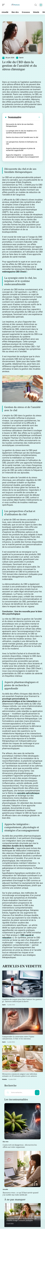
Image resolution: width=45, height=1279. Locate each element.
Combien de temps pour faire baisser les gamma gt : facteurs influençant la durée (22, 1000)
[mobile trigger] (4, 5)
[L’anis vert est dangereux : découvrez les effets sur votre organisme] (22, 1121)
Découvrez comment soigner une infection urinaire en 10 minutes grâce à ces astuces (19, 1075)
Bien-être (5, 1142)
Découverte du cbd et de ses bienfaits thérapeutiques (19, 125)
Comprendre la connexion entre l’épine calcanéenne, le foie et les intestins (18, 1037)
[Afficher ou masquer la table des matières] (31, 117)
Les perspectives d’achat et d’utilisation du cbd (21, 143)
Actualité (5, 1189)
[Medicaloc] (16, 5)
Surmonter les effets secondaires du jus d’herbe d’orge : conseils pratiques (21, 1219)
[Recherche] (35, 5)
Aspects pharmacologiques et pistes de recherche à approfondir (20, 149)
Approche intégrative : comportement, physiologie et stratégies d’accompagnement (22, 156)
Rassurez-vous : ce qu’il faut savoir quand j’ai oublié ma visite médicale (20, 1193)
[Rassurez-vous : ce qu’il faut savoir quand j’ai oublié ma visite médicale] (22, 1169)
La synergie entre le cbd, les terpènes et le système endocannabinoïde (21, 132)
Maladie (4, 1079)
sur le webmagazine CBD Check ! (22, 270)
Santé (21, 58)
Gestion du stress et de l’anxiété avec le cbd (22, 137)
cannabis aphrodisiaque (28, 793)
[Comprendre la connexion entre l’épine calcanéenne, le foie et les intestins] (22, 1021)
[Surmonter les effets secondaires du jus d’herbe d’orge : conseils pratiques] (22, 1215)
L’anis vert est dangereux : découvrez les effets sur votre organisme (20, 1146)
